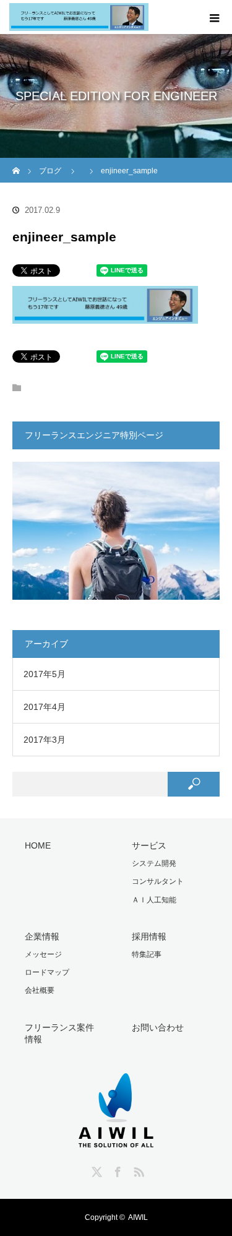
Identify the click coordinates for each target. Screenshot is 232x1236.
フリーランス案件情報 (59, 1033)
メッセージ (43, 954)
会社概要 (39, 990)
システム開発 (154, 863)
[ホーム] (16, 162)
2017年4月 (45, 707)
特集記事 (146, 954)
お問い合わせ (158, 1027)
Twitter (95, 1169)
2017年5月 (45, 674)
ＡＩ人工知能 (154, 900)
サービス (149, 845)
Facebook (116, 1169)
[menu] (214, 17)
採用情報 (149, 936)
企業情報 (42, 936)
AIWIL (138, 1217)
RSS (137, 1169)
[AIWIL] (116, 1132)
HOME (38, 845)
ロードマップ (47, 972)
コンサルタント (158, 881)
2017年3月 (45, 740)
